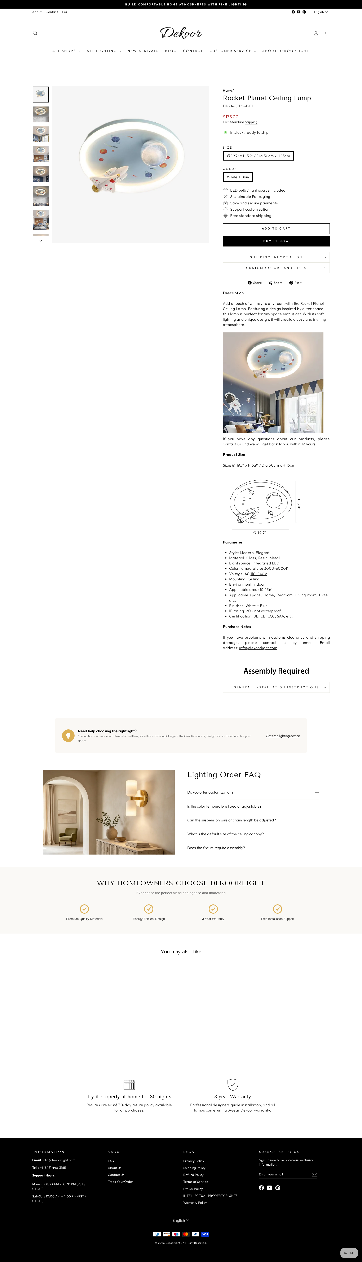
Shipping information (276, 257)
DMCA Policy (193, 1189)
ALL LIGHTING (102, 51)
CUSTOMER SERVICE (231, 51)
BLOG (171, 51)
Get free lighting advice (283, 736)
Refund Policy (193, 1175)
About (36, 12)
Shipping (251, 122)
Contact (52, 12)
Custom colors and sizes (276, 268)
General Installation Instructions (276, 687)
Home (227, 90)
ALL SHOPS (64, 51)
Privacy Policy (193, 1161)
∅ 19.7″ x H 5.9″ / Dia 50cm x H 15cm (258, 155)
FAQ (65, 12)
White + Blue (238, 177)
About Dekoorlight (285, 51)
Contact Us (116, 1175)
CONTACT (193, 51)
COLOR (230, 169)
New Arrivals (143, 51)
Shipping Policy (194, 1168)
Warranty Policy (195, 1203)
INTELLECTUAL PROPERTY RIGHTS (210, 1196)
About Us (115, 1168)
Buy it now (276, 241)
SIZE (227, 147)
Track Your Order (120, 1182)
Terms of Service (195, 1182)
